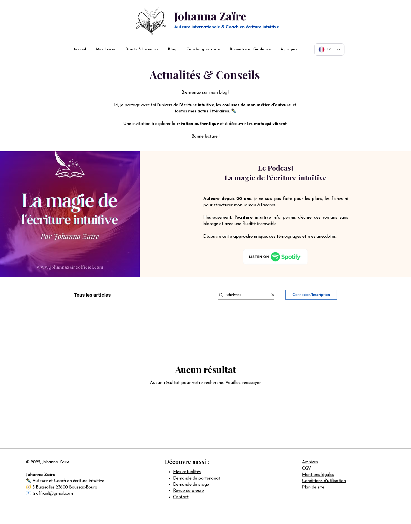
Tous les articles (92, 295)
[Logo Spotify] (275, 256)
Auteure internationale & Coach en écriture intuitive (226, 27)
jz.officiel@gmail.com (52, 493)
